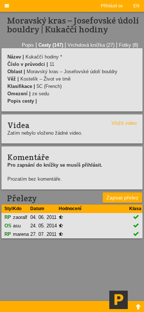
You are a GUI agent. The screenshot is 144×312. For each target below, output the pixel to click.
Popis (28, 45)
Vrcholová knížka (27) (91, 45)
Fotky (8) (128, 45)
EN (136, 5)
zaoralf (20, 217)
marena (21, 234)
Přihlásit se (112, 5)
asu (17, 225)
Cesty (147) (50, 45)
